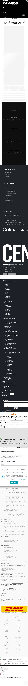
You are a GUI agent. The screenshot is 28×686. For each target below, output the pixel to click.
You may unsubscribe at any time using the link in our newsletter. (12, 472)
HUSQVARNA (9, 306)
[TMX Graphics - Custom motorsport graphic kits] (6, 264)
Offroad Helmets (9, 339)
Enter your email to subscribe (8, 461)
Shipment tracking (11, 191)
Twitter (9, 274)
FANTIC (7, 288)
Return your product (12, 193)
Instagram (13, 274)
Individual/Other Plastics (9, 380)
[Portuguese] (12, 398)
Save (19, 447)
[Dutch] (10, 397)
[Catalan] (5, 397)
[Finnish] (13, 397)
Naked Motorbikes (10, 336)
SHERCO (8, 296)
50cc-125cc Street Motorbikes (12, 334)
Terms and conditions (10, 267)
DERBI (7, 287)
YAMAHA (8, 297)
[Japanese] (8, 398)
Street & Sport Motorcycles (9, 318)
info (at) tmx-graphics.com (14, 222)
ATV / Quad (8, 332)
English (2, 669)
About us (7, 207)
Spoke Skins (6, 389)
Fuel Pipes (6, 387)
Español (6, 669)
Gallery (6, 202)
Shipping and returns (9, 190)
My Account (8, 174)
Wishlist (7, 176)
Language (5, 395)
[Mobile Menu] (4, 8)
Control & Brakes (7, 390)
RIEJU (7, 295)
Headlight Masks (7, 378)
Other (7, 340)
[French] (15, 397)
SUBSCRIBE (14, 482)
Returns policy (8, 271)
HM (7, 292)
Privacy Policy (8, 269)
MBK (7, 293)
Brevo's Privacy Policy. (22, 479)
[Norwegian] (10, 398)
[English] (12, 397)
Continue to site (4, 677)
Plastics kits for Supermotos (12, 374)
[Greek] (5, 398)
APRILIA (7, 283)
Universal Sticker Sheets (11, 343)
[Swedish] (15, 398)
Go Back (2, 426)
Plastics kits (6, 351)
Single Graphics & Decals (11, 346)
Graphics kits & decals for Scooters (11, 322)
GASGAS (10, 364)
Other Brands (9, 301)
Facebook (5, 274)
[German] (17, 397)
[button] (4, 411)
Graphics (4, 280)
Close (27, 2)
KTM (7, 305)
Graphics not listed (9, 204)
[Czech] (6, 397)
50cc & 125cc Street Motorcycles (13, 352)
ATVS (5, 382)
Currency (4, 392)
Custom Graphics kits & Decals (10, 331)
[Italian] (6, 398)
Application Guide (9, 200)
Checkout (7, 180)
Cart (6, 178)
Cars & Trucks (7, 329)
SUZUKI (7, 309)
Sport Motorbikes (9, 338)
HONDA (7, 298)
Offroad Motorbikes (8, 302)
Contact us (7, 209)
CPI (7, 285)
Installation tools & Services (10, 348)
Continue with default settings (14, 677)
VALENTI (7, 300)
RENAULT (8, 330)
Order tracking (8, 195)
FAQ (6, 186)
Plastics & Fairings (6, 349)
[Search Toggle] (4, 10)
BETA (7, 284)
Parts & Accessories (6, 386)
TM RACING (8, 314)
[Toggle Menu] (23, 14)
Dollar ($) (2, 672)
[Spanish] (13, 398)
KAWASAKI (8, 308)
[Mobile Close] (0, 279)
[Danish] (8, 397)
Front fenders (7, 376)
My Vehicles (5, 400)
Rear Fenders (7, 377)
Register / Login (8, 172)
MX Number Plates (8, 317)
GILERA (7, 291)
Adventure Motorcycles (9, 326)
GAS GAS (8, 313)
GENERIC (8, 289)
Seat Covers (4, 381)
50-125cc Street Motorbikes (10, 281)
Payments (7, 188)
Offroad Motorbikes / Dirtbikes (12, 335)
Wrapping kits (9, 347)
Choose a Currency (6, 394)
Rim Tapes (8, 344)
